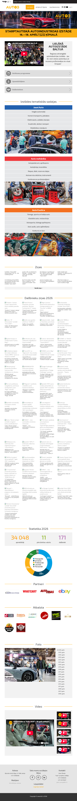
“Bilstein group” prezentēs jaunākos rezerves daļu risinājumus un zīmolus (11, 376)
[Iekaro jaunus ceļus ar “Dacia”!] (65, 471)
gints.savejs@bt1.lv (62, 782)
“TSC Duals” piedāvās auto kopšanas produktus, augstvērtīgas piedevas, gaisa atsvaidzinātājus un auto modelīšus (47, 435)
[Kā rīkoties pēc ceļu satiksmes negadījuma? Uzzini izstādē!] (29, 340)
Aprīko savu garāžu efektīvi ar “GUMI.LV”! (28, 324)
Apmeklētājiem (41, 7)
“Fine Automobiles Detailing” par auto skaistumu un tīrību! (28, 464)
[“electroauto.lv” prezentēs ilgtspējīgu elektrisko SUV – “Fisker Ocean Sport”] (65, 423)
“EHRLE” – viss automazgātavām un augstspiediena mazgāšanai (46, 479)
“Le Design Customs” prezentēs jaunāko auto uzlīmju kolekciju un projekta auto (47, 498)
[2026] (30, 665)
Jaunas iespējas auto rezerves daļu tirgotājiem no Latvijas (47, 281)
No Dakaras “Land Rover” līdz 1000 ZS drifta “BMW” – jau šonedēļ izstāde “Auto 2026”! (47, 274)
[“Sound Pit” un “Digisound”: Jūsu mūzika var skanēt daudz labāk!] (29, 353)
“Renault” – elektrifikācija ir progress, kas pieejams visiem (12, 497)
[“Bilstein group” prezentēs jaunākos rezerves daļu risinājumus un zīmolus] (12, 369)
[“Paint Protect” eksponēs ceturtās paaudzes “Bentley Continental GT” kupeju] (29, 305)
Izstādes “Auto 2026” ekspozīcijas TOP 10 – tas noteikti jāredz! (12, 273)
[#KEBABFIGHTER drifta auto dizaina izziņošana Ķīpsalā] (29, 368)
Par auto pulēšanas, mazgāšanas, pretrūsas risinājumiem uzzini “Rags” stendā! (11, 393)
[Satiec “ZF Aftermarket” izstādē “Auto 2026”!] (12, 322)
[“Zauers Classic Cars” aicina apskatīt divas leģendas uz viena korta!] (65, 459)
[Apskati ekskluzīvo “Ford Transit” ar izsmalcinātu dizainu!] (65, 386)
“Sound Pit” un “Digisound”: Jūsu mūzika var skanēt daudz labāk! (29, 358)
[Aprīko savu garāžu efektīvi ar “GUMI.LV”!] (29, 321)
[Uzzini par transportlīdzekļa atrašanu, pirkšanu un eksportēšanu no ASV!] (65, 405)
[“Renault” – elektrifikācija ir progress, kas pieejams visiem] (12, 491)
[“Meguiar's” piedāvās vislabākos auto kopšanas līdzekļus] (29, 386)
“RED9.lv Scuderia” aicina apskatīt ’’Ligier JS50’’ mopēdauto (12, 464)
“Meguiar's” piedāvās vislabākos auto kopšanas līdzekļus (28, 391)
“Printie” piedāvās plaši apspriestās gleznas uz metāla (46, 464)
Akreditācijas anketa (15, 783)
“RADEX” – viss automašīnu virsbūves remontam (28, 427)
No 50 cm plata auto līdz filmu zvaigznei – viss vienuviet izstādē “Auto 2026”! (29, 282)
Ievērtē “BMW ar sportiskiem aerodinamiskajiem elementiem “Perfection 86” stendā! (64, 332)
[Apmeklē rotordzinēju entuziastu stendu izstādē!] (12, 404)
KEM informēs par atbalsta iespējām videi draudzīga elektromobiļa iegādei (29, 498)
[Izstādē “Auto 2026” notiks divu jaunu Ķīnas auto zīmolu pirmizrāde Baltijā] (65, 491)
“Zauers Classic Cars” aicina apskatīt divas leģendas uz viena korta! (65, 464)
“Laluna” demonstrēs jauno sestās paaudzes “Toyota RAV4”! (46, 346)
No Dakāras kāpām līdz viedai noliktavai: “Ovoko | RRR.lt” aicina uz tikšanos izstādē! (12, 360)
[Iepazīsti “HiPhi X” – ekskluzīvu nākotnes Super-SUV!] (29, 444)
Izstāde (30, 7)
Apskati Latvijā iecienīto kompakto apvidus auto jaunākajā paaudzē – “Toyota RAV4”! (64, 378)
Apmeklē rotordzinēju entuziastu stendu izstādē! (11, 410)
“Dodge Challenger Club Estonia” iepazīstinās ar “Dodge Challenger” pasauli (46, 376)
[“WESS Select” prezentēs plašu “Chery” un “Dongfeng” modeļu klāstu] (65, 354)
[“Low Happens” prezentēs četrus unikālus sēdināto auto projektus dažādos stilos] (47, 406)
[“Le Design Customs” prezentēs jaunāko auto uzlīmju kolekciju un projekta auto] (47, 491)
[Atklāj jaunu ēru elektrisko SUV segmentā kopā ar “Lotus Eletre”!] (12, 444)
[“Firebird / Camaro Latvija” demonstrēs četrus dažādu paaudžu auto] (12, 305)
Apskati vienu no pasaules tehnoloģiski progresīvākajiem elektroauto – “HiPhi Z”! (46, 451)
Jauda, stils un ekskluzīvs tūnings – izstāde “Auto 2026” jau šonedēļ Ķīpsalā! (29, 274)
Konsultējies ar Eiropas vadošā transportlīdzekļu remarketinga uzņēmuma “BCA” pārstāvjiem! (29, 414)
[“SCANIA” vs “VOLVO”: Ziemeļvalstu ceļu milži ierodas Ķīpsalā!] (65, 340)
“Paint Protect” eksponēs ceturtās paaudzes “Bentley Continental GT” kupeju (29, 312)
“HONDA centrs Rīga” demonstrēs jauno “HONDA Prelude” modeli (47, 358)
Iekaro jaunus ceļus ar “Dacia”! (64, 474)
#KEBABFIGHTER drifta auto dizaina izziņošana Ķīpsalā (29, 373)
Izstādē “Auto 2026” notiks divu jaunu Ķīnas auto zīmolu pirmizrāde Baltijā (65, 497)
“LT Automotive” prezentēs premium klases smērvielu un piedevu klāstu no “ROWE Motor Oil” (12, 481)
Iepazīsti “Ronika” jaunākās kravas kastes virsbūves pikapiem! (29, 477)
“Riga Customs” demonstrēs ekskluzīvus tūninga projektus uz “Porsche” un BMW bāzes (47, 314)
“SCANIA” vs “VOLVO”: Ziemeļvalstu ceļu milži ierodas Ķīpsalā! (64, 346)
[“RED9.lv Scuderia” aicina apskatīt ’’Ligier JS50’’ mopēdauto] (12, 459)
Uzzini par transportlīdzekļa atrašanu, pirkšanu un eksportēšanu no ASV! (64, 412)
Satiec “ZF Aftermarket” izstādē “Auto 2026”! (11, 326)
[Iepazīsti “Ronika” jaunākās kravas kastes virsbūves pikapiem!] (29, 471)
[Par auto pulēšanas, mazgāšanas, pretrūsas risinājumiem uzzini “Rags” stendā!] (12, 386)
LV (70, 7)
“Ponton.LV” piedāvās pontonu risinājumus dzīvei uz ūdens (64, 449)
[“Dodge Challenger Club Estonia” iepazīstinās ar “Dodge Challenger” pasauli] (47, 369)
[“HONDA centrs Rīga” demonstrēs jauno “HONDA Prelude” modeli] (47, 353)
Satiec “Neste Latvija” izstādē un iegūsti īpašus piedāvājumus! (12, 427)
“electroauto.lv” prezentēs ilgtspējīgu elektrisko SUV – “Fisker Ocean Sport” (64, 429)
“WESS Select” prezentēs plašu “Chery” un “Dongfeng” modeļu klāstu (65, 360)
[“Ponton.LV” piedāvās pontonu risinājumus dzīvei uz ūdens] (65, 444)
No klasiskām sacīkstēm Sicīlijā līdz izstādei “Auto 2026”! (64, 310)
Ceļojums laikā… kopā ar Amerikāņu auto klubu (47, 324)
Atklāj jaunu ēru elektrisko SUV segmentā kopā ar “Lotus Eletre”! (12, 451)
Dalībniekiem (54, 7)
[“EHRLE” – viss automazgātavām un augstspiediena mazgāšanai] (47, 472)
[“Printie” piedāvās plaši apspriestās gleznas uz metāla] (47, 459)
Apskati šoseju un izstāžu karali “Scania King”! (12, 345)
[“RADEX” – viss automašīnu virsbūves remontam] (29, 422)
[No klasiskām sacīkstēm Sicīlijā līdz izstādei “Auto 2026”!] (65, 304)
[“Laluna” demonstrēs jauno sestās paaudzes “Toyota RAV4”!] (47, 340)
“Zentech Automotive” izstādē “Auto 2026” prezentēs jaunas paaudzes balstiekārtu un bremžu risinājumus (12, 516)
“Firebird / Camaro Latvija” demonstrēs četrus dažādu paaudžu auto (12, 311)
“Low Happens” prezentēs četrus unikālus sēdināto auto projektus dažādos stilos (47, 414)
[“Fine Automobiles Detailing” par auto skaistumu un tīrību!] (29, 459)
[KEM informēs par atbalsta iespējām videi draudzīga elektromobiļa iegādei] (29, 491)
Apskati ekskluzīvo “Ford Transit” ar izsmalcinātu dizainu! (64, 391)
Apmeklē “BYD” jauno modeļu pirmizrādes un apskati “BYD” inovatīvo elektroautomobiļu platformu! (46, 396)
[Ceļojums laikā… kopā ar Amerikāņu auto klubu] (47, 321)
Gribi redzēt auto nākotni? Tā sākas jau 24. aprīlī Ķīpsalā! (65, 273)
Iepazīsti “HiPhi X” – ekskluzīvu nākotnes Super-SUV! (28, 449)
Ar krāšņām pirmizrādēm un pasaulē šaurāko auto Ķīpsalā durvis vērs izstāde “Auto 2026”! (12, 282)
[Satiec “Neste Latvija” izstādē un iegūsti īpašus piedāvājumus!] (12, 422)
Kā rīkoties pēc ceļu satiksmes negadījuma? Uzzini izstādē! (29, 346)
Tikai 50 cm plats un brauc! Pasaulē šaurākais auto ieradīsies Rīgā (65, 281)
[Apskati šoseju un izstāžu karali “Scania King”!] (12, 340)
